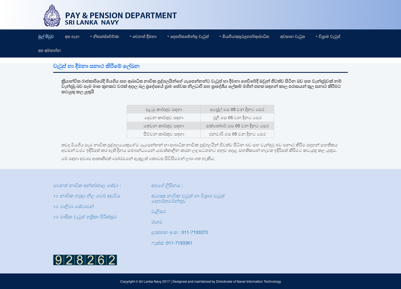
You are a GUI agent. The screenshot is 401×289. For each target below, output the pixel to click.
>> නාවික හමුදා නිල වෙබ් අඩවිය (86, 195)
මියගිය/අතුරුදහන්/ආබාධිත (245, 36)
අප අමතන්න (49, 50)
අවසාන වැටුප (292, 36)
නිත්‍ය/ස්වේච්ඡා (106, 36)
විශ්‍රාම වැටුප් (329, 36)
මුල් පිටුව (46, 36)
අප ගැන (72, 36)
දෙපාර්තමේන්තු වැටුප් (189, 36)
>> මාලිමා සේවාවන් (73, 206)
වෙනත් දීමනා (145, 36)
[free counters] (85, 259)
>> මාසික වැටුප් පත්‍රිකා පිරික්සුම (85, 216)
